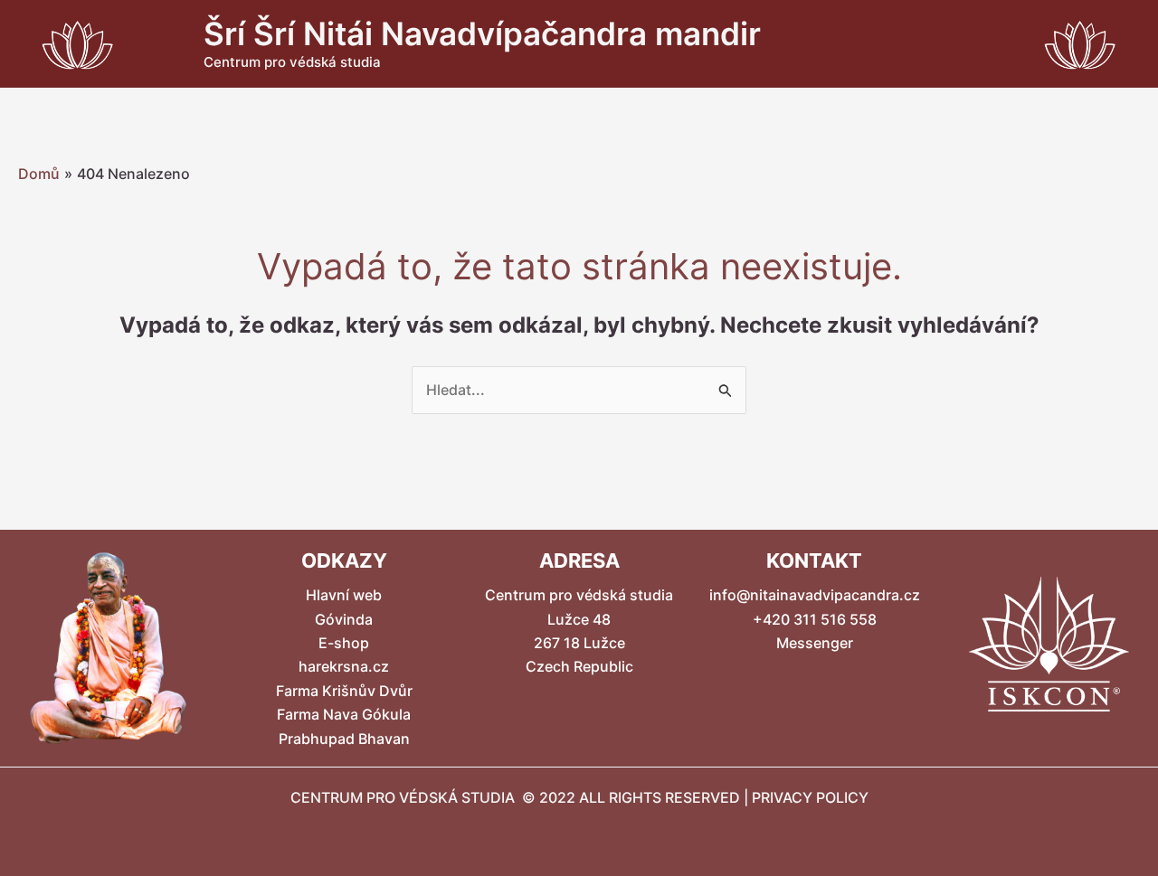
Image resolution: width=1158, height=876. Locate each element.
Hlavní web (344, 595)
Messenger (814, 643)
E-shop (343, 643)
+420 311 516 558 (815, 619)
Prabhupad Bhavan (344, 739)
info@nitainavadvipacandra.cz (814, 595)
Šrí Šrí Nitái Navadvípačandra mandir (482, 33)
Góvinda (344, 619)
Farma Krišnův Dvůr (344, 691)
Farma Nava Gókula (344, 714)
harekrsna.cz (344, 666)
